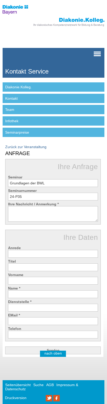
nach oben (53, 353)
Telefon (14, 329)
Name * (14, 288)
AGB (50, 385)
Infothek (11, 121)
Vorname (15, 275)
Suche (38, 385)
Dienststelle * (19, 302)
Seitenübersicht (18, 385)
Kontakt (11, 98)
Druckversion (15, 398)
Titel (12, 261)
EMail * (14, 315)
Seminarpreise (17, 132)
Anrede (14, 248)
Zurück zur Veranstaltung (25, 147)
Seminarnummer (22, 191)
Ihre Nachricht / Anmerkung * (33, 204)
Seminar (15, 177)
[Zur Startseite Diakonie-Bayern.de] (19, 16)
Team (9, 109)
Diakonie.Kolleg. (18, 87)
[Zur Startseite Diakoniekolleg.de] (61, 27)
